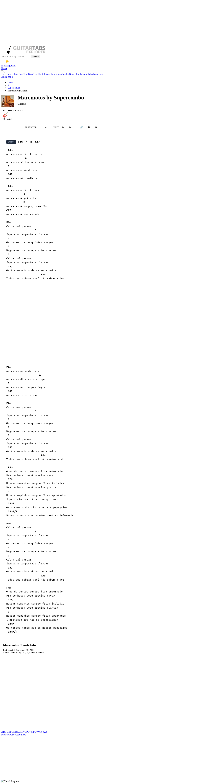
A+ (70, 127)
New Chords (75, 74)
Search (35, 56)
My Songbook (8, 65)
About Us (21, 734)
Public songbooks (59, 74)
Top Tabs (18, 74)
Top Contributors (41, 74)
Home (4, 68)
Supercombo (14, 87)
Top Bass (28, 74)
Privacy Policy (8, 734)
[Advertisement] (95, 23)
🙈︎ (96, 127)
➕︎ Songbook (11, 127)
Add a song (7, 76)
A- (63, 127)
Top (3, 71)
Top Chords (7, 74)
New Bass (98, 74)
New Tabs (87, 74)
